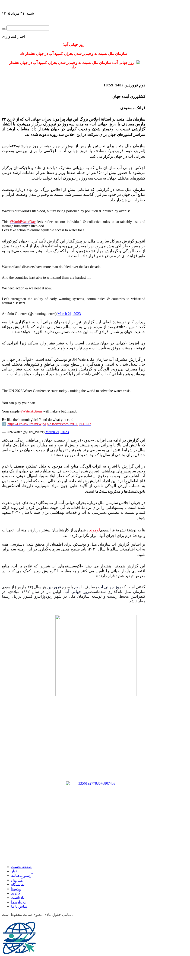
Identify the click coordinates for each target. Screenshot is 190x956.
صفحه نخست (21, 867)
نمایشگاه (18, 884)
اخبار (15, 871)
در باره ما (18, 902)
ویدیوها (16, 889)
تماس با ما (19, 906)
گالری (15, 893)
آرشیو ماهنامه (21, 875)
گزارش (16, 880)
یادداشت (17, 898)
